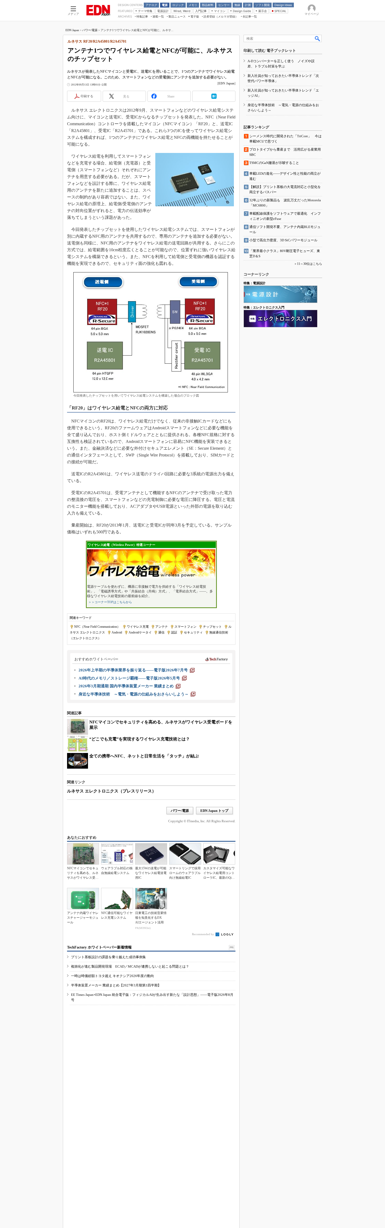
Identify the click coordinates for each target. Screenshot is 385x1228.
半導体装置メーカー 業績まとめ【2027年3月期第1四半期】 (116, 985)
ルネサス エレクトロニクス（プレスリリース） (111, 791)
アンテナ (161, 627)
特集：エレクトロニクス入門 (264, 307)
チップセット (212, 627)
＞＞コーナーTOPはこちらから (110, 602)
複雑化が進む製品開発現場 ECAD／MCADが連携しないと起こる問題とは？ (130, 966)
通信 (161, 632)
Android (117, 632)
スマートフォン (185, 627)
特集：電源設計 (255, 283)
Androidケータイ (140, 632)
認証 (174, 632)
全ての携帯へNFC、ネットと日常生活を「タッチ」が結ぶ (144, 756)
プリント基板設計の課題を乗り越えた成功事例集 (108, 957)
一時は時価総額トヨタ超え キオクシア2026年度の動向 (112, 976)
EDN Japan (72, 30)
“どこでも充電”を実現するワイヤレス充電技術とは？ (139, 739)
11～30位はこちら (309, 264)
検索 (318, 38)
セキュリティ (193, 632)
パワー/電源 (89, 30)
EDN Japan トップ (214, 811)
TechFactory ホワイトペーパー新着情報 (99, 947)
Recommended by (203, 934)
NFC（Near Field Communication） (97, 627)
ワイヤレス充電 (138, 627)
